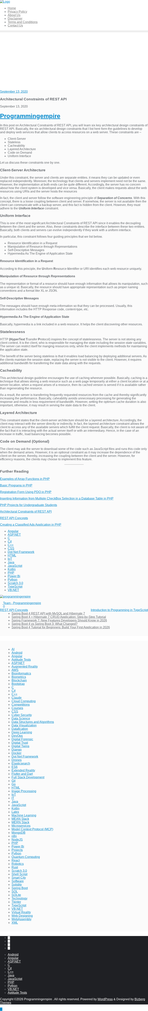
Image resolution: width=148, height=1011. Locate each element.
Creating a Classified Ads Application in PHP (30, 524)
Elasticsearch (21, 763)
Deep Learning (22, 732)
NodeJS (17, 839)
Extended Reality (23, 770)
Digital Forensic (22, 739)
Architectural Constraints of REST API (26, 511)
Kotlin (12, 569)
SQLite (16, 895)
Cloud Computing (24, 701)
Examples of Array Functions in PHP (25, 479)
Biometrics (19, 677)
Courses (17, 708)
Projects (17, 850)
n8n (14, 836)
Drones (17, 760)
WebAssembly (21, 919)
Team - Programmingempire (21, 603)
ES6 (15, 767)
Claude (17, 697)
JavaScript (15, 565)
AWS (15, 670)
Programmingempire (30, 115)
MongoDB (18, 832)
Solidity (17, 884)
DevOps (17, 735)
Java (11, 562)
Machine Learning (24, 815)
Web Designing (22, 915)
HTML (12, 555)
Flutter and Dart (22, 773)
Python (12, 579)
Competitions (21, 704)
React (16, 860)
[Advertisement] (74, 61)
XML (15, 922)
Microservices (21, 825)
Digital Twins (20, 746)
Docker (16, 753)
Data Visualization (24, 725)
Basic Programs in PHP (16, 485)
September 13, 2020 (14, 91)
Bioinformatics (21, 673)
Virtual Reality (21, 912)
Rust (15, 867)
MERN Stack (20, 822)
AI (13, 649)
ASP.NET (14, 534)
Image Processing (24, 791)
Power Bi (14, 576)
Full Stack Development (28, 777)
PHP (11, 572)
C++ (10, 545)
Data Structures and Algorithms (33, 722)
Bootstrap (18, 683)
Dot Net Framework (21, 552)
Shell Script (19, 874)
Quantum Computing (26, 857)
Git (13, 780)
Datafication (20, 728)
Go (14, 784)
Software (18, 881)
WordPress (105, 999)
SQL (15, 891)
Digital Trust (20, 742)
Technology (19, 898)
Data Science (21, 718)
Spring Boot (20, 888)
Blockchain (19, 680)
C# (10, 541)
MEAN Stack (20, 818)
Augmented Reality (25, 666)
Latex (15, 812)
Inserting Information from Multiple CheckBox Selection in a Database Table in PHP (57, 498)
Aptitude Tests (21, 659)
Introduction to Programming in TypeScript (119, 610)
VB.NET (13, 590)
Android (17, 652)
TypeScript (15, 586)
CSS (11, 548)
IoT (10, 558)
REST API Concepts (14, 518)
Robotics (18, 863)
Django (17, 749)
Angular (13, 531)
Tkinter (16, 902)
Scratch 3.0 (15, 583)
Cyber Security (22, 715)
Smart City (19, 877)
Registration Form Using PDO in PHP (25, 492)
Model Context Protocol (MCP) (32, 829)
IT (13, 798)
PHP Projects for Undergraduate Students (28, 505)
